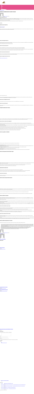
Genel (1, 10)
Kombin (1, 5)
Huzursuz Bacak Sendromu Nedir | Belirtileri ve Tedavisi (6, 329)
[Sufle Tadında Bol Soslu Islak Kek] (3, 288)
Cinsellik (0, 10)
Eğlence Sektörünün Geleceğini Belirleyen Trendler (8, 383)
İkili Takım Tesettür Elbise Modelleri (5, 380)
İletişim (1, 8)
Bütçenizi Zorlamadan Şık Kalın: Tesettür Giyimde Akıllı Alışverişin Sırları (19, 384)
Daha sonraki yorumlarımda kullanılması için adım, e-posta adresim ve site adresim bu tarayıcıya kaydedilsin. (9, 339)
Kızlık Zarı (3, 10)
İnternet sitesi (1, 338)
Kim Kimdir (2, 6)
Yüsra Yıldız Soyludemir (5, 232)
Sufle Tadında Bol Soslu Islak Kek (4, 289)
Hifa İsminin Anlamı (2, 247)
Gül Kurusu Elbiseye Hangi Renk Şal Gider (12, 388)
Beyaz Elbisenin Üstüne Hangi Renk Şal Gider (11, 387)
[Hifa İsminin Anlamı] (5, 246)
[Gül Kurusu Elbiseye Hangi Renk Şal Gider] (4, 388)
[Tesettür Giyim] (3, 3)
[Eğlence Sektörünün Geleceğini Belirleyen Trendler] (2, 383)
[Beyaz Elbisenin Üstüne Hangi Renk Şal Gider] (4, 387)
